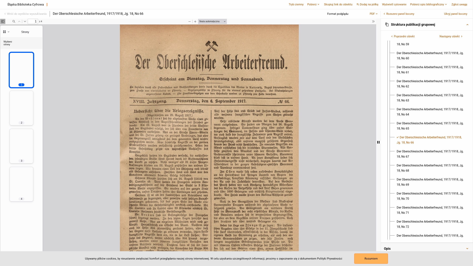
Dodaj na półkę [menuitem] (369, 4)
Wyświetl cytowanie (394, 4)
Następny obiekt (450, 36)
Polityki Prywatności (329, 258)
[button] (427, 24)
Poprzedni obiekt (404, 36)
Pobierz (312, 4)
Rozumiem (371, 258)
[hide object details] (378, 142)
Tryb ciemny (296, 4)
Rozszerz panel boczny (400, 14)
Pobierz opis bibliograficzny (427, 4)
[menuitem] (430, 41)
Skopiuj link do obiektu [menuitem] (338, 4)
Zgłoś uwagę (459, 4)
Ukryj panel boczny (455, 14)
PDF (372, 14)
